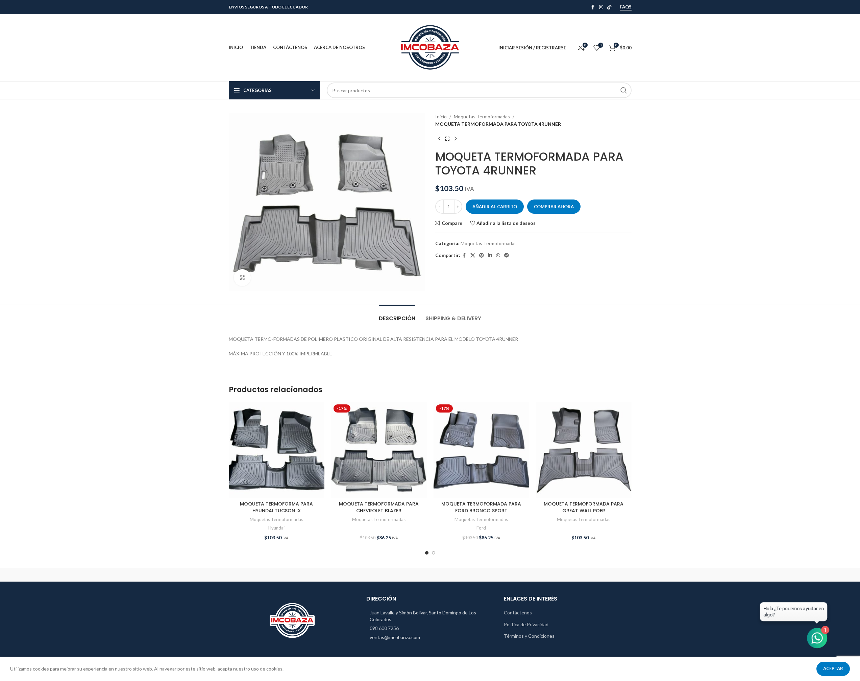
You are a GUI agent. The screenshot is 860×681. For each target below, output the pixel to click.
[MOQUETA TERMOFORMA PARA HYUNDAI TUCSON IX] (276, 450)
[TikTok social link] (609, 7)
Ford (481, 528)
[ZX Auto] (257, 575)
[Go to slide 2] (433, 553)
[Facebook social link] (593, 7)
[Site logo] (430, 47)
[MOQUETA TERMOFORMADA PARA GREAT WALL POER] (584, 450)
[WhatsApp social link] (498, 255)
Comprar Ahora (554, 206)
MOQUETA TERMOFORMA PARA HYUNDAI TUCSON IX (276, 507)
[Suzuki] (430, 575)
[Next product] (455, 139)
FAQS (626, 6)
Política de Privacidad (526, 624)
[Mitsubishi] (545, 575)
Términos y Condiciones (529, 636)
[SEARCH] (624, 90)
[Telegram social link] (506, 255)
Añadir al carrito (494, 206)
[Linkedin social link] (490, 255)
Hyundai (276, 528)
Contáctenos (518, 612)
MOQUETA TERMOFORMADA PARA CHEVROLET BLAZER (379, 507)
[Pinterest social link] (481, 255)
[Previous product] (439, 139)
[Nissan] (487, 575)
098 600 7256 (384, 628)
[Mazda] (602, 575)
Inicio (441, 116)
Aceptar (833, 668)
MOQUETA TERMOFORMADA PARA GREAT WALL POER (583, 507)
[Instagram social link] (601, 7)
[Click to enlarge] (242, 277)
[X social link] (472, 255)
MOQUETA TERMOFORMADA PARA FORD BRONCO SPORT (481, 507)
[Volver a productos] (447, 139)
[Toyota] (372, 575)
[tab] (397, 315)
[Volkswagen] (315, 575)
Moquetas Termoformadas (482, 116)
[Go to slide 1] (426, 553)
